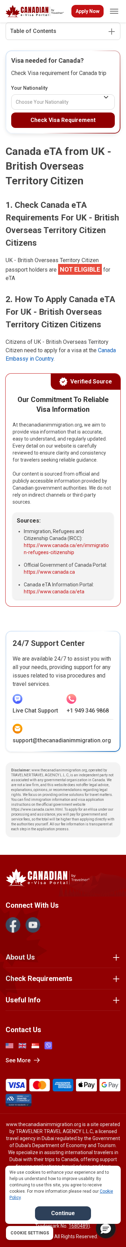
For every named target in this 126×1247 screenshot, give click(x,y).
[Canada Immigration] (35, 11)
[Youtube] (33, 925)
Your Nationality (29, 88)
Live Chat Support (35, 710)
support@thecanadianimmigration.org (62, 740)
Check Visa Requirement (63, 120)
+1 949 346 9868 (87, 710)
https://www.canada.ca (49, 572)
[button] (105, 1228)
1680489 (78, 1226)
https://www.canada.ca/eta (54, 591)
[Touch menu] (114, 11)
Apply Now (87, 11)
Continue (63, 1213)
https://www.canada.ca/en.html (37, 809)
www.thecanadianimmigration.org (43, 1124)
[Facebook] (13, 925)
